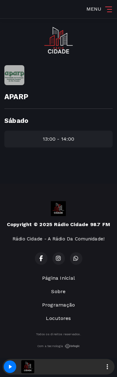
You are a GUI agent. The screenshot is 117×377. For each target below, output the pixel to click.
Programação (58, 305)
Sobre (58, 291)
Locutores (58, 318)
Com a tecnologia (50, 346)
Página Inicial (58, 278)
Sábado (16, 120)
